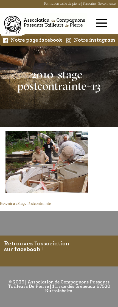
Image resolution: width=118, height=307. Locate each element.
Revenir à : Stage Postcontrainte (25, 204)
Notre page (36, 40)
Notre (94, 40)
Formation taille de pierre (62, 3)
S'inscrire (89, 3)
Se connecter (107, 3)
